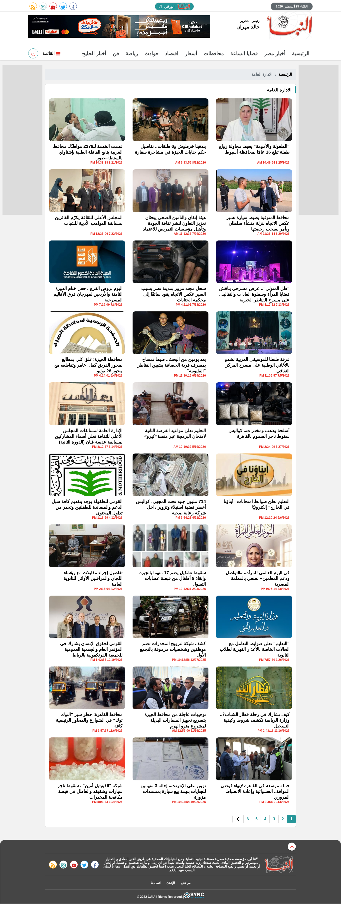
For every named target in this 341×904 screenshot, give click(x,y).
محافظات (214, 53)
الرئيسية (301, 53)
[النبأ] (289, 25)
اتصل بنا (156, 883)
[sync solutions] (194, 896)
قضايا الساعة (244, 53)
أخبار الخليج (94, 53)
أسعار (191, 53)
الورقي (169, 6)
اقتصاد (171, 53)
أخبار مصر (275, 53)
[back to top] (292, 847)
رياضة (132, 53)
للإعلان (171, 883)
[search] (33, 53)
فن (116, 53)
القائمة (49, 53)
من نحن (185, 883)
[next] (237, 819)
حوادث (152, 53)
